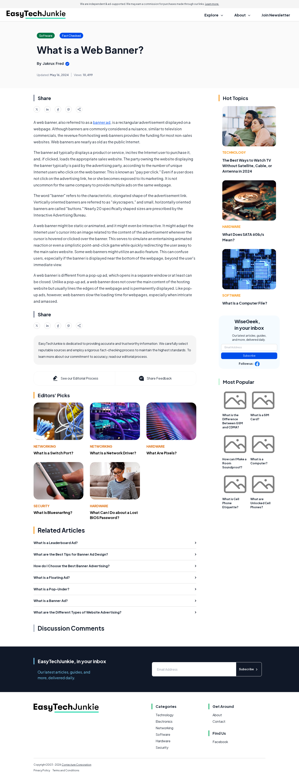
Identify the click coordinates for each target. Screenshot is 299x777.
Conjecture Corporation (76, 764)
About (217, 715)
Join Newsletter (276, 15)
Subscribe (249, 355)
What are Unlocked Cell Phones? (260, 503)
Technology (234, 152)
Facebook (220, 742)
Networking (45, 446)
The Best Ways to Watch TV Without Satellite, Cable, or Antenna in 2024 (247, 165)
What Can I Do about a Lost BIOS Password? (114, 515)
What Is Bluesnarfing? (53, 512)
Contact (219, 721)
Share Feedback (159, 378)
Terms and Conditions (65, 770)
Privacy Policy (42, 770)
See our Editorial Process (79, 378)
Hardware (155, 446)
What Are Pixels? (161, 453)
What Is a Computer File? (244, 303)
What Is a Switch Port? (53, 453)
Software (231, 295)
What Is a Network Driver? (113, 453)
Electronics (164, 721)
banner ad (101, 122)
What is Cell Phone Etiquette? (230, 503)
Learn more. (212, 3)
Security (41, 506)
